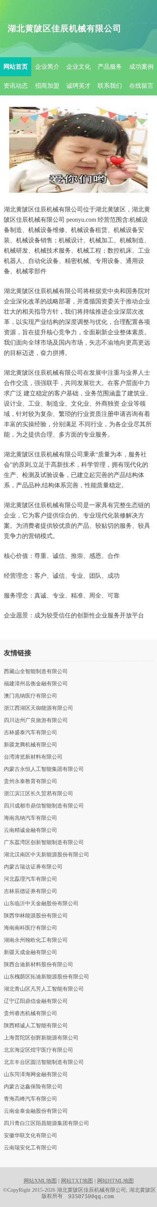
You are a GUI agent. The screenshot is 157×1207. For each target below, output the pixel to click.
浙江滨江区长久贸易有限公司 (38, 793)
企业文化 (78, 66)
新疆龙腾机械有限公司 (30, 745)
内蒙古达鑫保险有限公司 (33, 1086)
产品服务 (110, 66)
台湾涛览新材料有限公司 (33, 757)
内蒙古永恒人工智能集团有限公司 (44, 769)
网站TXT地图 (77, 1181)
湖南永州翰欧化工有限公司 (36, 940)
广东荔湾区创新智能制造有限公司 (44, 842)
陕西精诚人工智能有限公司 (36, 1025)
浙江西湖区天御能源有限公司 (38, 708)
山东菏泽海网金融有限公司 (36, 1074)
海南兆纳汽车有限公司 (30, 818)
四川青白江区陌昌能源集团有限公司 (46, 1123)
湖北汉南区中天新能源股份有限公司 (46, 854)
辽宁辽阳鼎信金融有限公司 (36, 1001)
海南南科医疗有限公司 (30, 928)
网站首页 (15, 66)
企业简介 (47, 66)
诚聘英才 (78, 85)
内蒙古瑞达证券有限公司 (33, 867)
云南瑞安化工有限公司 (30, 1148)
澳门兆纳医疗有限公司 (30, 696)
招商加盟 (47, 85)
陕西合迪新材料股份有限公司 (38, 964)
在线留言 (141, 85)
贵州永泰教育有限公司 (30, 781)
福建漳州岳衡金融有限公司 (36, 683)
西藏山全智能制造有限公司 (36, 671)
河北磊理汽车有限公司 (30, 879)
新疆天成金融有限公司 (30, 952)
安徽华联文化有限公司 (30, 1135)
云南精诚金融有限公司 (30, 830)
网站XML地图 (40, 1181)
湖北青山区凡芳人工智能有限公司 (44, 989)
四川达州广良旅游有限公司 (36, 720)
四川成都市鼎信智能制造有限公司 (44, 806)
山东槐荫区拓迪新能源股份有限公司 (46, 977)
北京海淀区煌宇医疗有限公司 (38, 1050)
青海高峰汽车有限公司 (30, 1099)
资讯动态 (15, 85)
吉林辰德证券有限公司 (30, 891)
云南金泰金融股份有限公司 (36, 1111)
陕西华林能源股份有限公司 (36, 916)
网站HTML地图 (115, 1181)
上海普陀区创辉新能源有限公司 (41, 1038)
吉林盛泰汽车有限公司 (30, 732)
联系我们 (110, 85)
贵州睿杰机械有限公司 (30, 1013)
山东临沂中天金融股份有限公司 (41, 903)
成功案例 (141, 66)
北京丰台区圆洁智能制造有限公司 (44, 1062)
